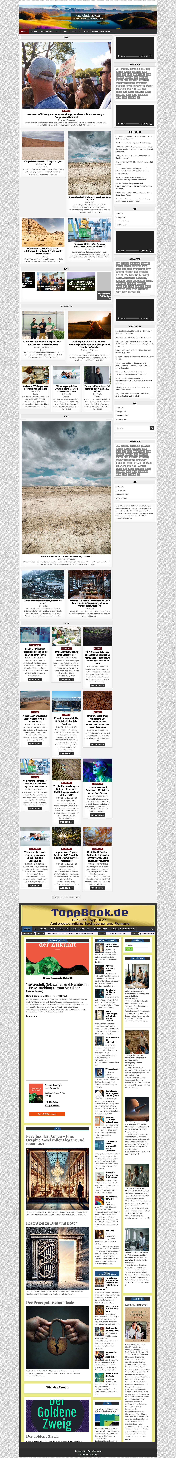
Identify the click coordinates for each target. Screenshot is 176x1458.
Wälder (118, 97)
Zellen (125, 97)
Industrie (119, 80)
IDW (136, 77)
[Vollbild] (151, 56)
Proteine (130, 92)
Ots (125, 92)
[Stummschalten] (147, 56)
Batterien (127, 72)
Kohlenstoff (120, 83)
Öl (138, 97)
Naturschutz (141, 89)
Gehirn (142, 74)
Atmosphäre (145, 69)
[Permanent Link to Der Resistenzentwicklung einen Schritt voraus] (66, 636)
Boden (145, 72)
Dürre (129, 74)
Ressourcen (139, 92)
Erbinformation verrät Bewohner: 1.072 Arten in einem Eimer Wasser (66, 286)
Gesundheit (119, 77)
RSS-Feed (62, 120)
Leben (57, 31)
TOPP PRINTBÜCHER (46, 31)
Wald (128, 95)
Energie (135, 74)
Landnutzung (130, 83)
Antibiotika (125, 69)
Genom (149, 74)
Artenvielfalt (135, 69)
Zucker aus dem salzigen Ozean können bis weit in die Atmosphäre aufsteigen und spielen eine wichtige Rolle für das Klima (89, 603)
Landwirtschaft (142, 83)
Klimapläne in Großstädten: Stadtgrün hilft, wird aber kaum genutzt (43, 162)
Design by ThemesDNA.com (88, 1454)
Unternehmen (120, 95)
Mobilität (150, 86)
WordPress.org (121, 225)
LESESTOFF (34, 31)
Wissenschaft (143, 95)
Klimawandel (144, 80)
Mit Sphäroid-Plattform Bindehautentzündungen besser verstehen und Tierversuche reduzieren (97, 856)
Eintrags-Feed (121, 217)
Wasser (134, 95)
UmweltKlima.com (88, 15)
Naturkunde (131, 89)
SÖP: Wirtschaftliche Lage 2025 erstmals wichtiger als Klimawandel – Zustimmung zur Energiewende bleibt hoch (66, 116)
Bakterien (119, 72)
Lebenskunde (36, 645)
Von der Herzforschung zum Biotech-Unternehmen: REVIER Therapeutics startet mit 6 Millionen (36, 285)
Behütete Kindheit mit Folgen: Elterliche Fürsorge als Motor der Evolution (35, 652)
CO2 (124, 74)
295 (66, 897)
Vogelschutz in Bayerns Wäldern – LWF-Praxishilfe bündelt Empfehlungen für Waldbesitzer (66, 856)
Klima (73, 31)
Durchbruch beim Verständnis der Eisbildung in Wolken (66, 556)
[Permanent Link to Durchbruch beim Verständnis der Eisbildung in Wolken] (66, 487)
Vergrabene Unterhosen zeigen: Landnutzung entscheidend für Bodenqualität (97, 295)
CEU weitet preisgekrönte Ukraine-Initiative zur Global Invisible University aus (66, 389)
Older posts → (75, 897)
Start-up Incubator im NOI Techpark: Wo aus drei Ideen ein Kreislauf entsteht (43, 343)
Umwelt (65, 31)
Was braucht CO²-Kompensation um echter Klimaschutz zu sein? (35, 387)
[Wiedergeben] (118, 56)
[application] (135, 48)
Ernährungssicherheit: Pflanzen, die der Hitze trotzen (43, 602)
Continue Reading (35, 679)
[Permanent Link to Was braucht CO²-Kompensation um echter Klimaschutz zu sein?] (35, 375)
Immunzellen (143, 77)
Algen (118, 69)
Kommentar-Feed (122, 221)
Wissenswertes (83, 31)
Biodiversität (136, 72)
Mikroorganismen (139, 86)
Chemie (118, 74)
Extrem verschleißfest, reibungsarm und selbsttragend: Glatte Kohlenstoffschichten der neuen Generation (43, 251)
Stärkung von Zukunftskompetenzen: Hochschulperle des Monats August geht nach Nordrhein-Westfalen (90, 344)
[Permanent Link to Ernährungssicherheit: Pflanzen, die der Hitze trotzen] (43, 584)
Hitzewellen (129, 77)
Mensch (128, 86)
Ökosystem (132, 97)
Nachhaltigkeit (120, 89)
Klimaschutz (134, 80)
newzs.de (119, 92)
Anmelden (119, 213)
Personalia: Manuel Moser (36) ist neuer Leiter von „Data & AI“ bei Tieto (97, 389)
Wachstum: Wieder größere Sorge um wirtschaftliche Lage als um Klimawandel (89, 245)
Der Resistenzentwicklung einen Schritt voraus (66, 653)
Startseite (24, 31)
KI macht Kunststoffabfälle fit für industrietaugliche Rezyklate (89, 198)
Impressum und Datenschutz (101, 31)
